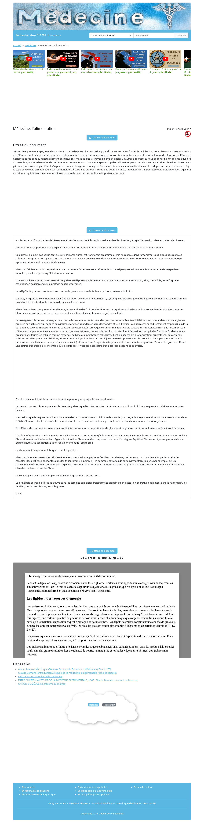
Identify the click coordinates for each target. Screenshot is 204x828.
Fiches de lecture (143, 787)
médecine (93, 705)
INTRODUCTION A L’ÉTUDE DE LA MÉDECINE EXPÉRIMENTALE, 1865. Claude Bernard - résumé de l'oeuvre (77, 680)
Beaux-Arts (28, 787)
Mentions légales (78, 803)
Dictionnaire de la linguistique (39, 794)
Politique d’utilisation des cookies (137, 803)
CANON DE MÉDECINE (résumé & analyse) (42, 683)
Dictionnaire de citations (35, 790)
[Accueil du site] (102, 14)
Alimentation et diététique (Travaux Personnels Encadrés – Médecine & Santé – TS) (64, 669)
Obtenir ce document (103, 137)
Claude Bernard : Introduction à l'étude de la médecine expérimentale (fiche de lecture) (67, 672)
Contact (61, 803)
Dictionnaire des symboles (92, 787)
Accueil (17, 45)
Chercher (181, 35)
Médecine (30, 45)
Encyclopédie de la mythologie (95, 790)
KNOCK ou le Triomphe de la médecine (40, 676)
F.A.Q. (51, 803)
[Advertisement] (102, 101)
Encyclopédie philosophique (93, 794)
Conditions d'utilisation (103, 803)
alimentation (109, 705)
